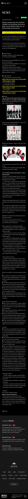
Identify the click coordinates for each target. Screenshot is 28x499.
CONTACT (14, 484)
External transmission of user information (17, 497)
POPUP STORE (23, 475)
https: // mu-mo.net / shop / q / (9, 394)
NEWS (9, 472)
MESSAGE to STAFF (21, 478)
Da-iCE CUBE (12, 478)
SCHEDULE (3, 475)
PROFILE (11, 475)
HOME (4, 472)
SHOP (16, 475)
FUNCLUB (4, 478)
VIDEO (14, 472)
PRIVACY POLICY (15, 494)
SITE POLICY (21, 494)
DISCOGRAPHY (21, 472)
